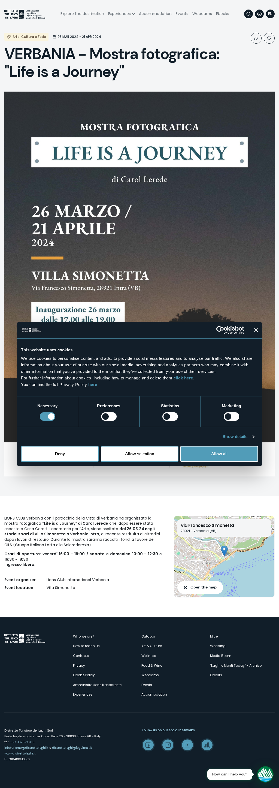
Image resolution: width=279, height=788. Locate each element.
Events (182, 13)
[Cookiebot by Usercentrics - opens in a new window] (220, 330)
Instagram (167, 744)
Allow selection (139, 453)
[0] (269, 38)
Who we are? (83, 636)
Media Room (220, 655)
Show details (235, 436)
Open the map (203, 587)
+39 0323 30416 (22, 742)
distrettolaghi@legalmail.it (72, 747)
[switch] (109, 416)
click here (183, 378)
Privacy (79, 665)
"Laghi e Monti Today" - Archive (236, 665)
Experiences (119, 13)
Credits (216, 675)
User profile (259, 14)
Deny (60, 453)
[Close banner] (256, 330)
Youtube (187, 744)
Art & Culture (151, 646)
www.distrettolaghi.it (20, 753)
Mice (214, 636)
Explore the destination (82, 13)
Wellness (148, 655)
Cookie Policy (84, 675)
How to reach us (86, 646)
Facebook (148, 744)
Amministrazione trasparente (97, 685)
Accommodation (155, 13)
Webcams (202, 13)
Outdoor (148, 636)
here (92, 384)
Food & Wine (151, 665)
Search (248, 14)
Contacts (81, 655)
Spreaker (207, 744)
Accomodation (154, 694)
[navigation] (270, 14)
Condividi (256, 38)
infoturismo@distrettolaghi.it (26, 747)
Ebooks (222, 13)
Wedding (218, 646)
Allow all (219, 453)
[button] (224, 551)
